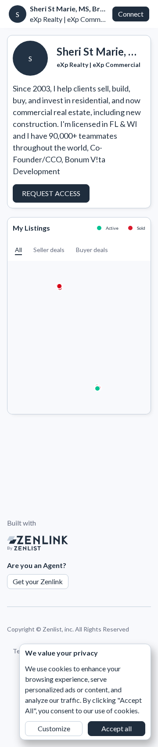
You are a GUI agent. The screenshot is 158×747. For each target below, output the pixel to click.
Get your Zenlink (38, 581)
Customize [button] (54, 728)
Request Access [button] (51, 193)
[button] (18, 249)
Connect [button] (131, 14)
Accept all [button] (116, 728)
